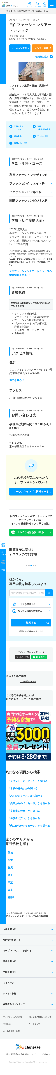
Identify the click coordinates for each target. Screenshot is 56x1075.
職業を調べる (9, 961)
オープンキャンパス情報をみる (31, 491)
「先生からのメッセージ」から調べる (29, 825)
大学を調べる (9, 929)
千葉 (10, 882)
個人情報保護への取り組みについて (21, 1054)
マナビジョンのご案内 (12, 1017)
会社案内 (46, 1054)
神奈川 (11, 897)
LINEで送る (41, 657)
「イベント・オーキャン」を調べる (28, 781)
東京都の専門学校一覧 (36, 913)
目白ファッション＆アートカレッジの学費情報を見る (30, 273)
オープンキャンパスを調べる (17, 950)
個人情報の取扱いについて (40, 1017)
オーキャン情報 (19, 48)
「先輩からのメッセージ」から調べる (29, 803)
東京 (10, 890)
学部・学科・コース (18, 127)
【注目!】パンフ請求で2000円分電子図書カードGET (27, 11)
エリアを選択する (26, 604)
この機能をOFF (28, 681)
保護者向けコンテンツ (14, 1004)
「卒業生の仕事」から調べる (24, 810)
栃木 (10, 860)
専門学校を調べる (18, 913)
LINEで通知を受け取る (31, 532)
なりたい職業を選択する (30, 611)
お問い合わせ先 (20, 143)
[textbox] (31, 592)
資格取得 (17, 136)
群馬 (10, 867)
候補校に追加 (42, 56)
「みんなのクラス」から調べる (25, 796)
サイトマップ (34, 1024)
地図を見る (15, 380)
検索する (31, 622)
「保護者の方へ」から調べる (24, 818)
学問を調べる (9, 972)
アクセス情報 (43, 136)
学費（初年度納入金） (44, 127)
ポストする (24, 657)
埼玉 (10, 875)
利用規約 (7, 1024)
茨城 (10, 852)
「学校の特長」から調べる (23, 788)
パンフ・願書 (41, 48)
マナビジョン (10, 5)
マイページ (8, 982)
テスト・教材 (9, 993)
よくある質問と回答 (11, 1031)
